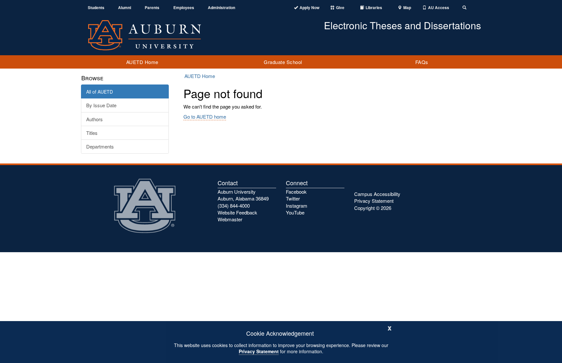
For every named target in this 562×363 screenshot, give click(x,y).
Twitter (293, 198)
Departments (100, 146)
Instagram (296, 205)
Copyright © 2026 (372, 207)
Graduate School (283, 61)
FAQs (421, 61)
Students (96, 7)
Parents (152, 7)
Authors (94, 119)
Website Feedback (237, 212)
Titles (92, 132)
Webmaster (230, 219)
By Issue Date (101, 105)
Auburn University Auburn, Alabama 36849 (243, 195)
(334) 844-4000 (234, 205)
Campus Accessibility (377, 193)
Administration (221, 7)
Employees (183, 7)
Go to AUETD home (204, 116)
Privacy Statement (259, 351)
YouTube (295, 212)
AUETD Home (142, 61)
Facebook (296, 191)
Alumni (124, 7)
